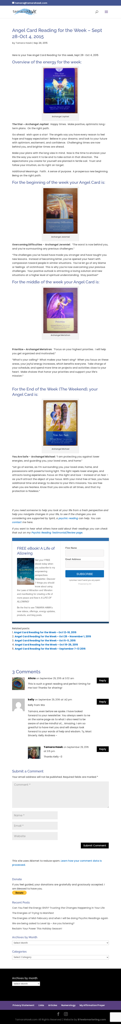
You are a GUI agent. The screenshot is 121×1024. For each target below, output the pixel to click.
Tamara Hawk (24, 43)
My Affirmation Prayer (92, 1005)
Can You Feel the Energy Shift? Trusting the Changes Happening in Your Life (58, 907)
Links (41, 1005)
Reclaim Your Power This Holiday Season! (37, 928)
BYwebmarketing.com (92, 1019)
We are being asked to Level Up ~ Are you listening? (43, 923)
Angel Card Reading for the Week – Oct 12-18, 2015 (45, 632)
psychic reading (69, 518)
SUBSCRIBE (85, 574)
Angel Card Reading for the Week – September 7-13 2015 (50, 648)
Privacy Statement (23, 1005)
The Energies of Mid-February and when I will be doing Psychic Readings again (60, 918)
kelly (31, 699)
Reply (102, 680)
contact (17, 522)
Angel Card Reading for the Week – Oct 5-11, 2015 (45, 640)
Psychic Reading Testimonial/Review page (57, 532)
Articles (52, 1005)
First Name (71, 547)
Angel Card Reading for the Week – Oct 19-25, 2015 (46, 644)
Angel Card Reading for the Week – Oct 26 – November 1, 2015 (53, 636)
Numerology (68, 1005)
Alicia (32, 678)
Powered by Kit (84, 583)
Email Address (73, 559)
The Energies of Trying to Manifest (33, 913)
